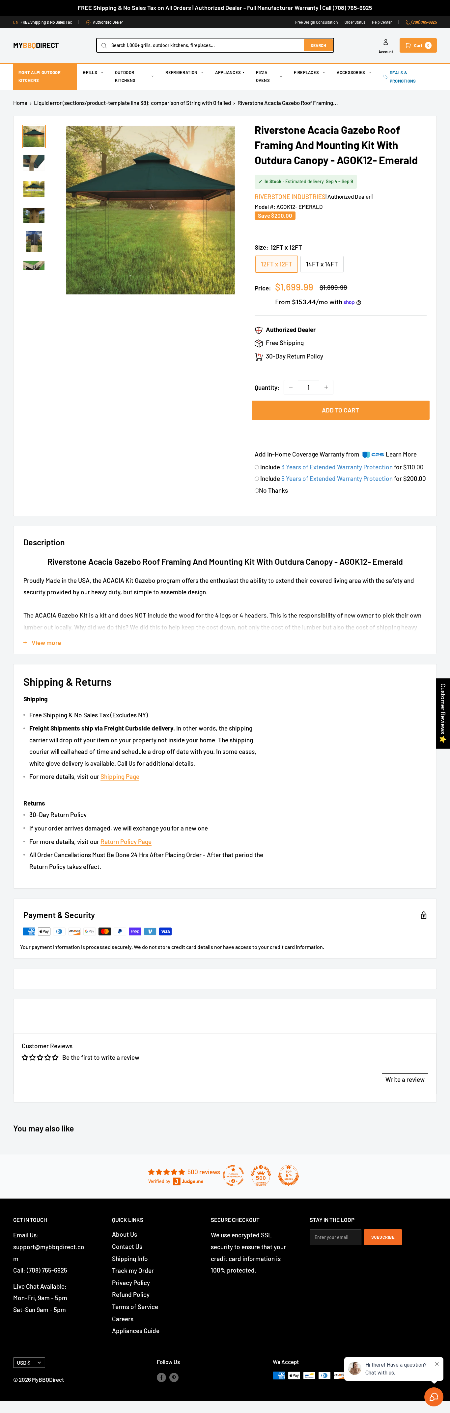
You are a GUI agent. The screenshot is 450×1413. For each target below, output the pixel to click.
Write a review (405, 1079)
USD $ (23, 1362)
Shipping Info (130, 1258)
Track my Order (133, 1270)
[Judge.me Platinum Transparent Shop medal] (233, 1175)
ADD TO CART (340, 410)
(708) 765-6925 (424, 22)
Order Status (355, 22)
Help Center (382, 22)
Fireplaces (306, 72)
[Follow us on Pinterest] (174, 1377)
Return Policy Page (126, 841)
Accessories (351, 72)
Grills (90, 72)
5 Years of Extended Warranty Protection (337, 478)
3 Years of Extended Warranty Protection (337, 467)
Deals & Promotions (403, 76)
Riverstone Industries (290, 196)
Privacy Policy (131, 1282)
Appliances (229, 72)
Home (20, 102)
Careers (122, 1319)
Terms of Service (135, 1306)
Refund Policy (131, 1294)
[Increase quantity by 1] (326, 387)
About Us (124, 1234)
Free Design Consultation (316, 22)
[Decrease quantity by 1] (291, 387)
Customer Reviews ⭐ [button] (443, 713)
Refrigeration (181, 72)
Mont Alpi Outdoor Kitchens (39, 76)
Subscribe (383, 1237)
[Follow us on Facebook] (161, 1377)
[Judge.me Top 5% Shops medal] (288, 1175)
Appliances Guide (135, 1330)
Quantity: (267, 387)
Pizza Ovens (263, 76)
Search (318, 45)
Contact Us (127, 1246)
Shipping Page (119, 776)
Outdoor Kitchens (125, 76)
